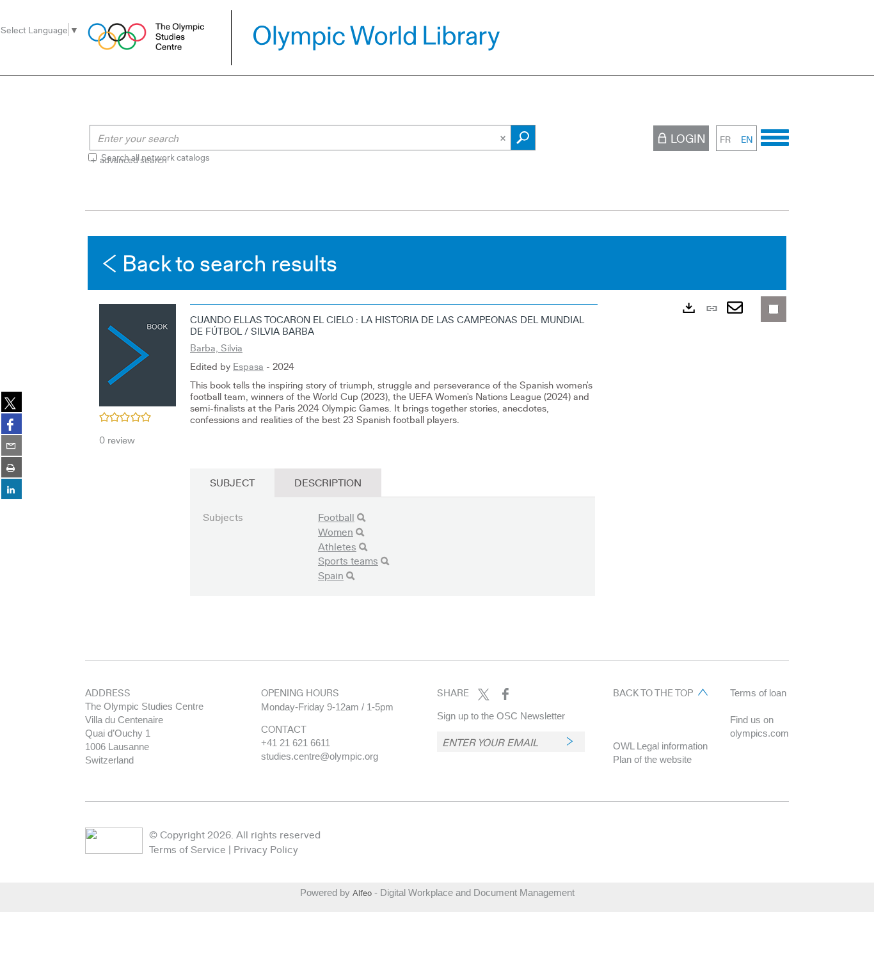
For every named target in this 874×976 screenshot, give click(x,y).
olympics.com (759, 733)
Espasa (248, 366)
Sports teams (348, 560)
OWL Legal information (660, 745)
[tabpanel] (437, 427)
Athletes (337, 546)
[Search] (361, 517)
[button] (137, 353)
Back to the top (653, 692)
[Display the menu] (775, 135)
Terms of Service (187, 849)
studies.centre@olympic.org (319, 756)
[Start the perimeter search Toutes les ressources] (523, 137)
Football (336, 516)
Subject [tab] (232, 482)
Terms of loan (758, 692)
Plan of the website (652, 759)
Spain (331, 575)
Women (335, 531)
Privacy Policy (266, 849)
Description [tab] (328, 482)
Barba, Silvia (216, 347)
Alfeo (362, 893)
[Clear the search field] (504, 137)
